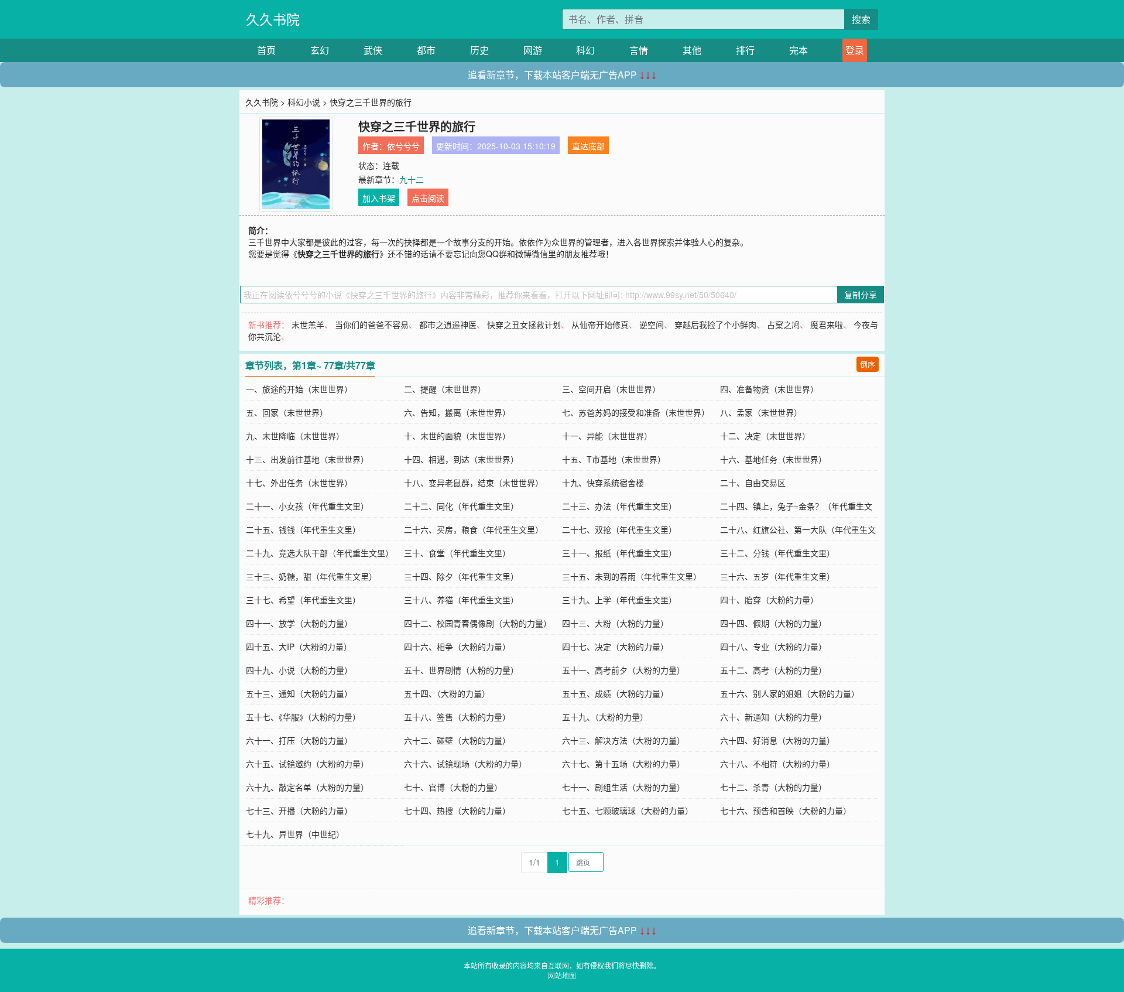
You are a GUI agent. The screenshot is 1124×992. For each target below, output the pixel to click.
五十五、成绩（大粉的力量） (615, 693)
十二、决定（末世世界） (765, 436)
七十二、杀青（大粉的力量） (773, 787)
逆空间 (651, 324)
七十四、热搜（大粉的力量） (457, 810)
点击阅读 (428, 198)
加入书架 (378, 198)
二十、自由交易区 (753, 482)
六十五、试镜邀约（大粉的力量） (307, 763)
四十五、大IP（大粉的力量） (299, 646)
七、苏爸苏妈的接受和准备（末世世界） (636, 412)
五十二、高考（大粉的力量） (773, 670)
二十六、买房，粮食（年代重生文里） (473, 529)
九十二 (411, 179)
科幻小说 (303, 102)
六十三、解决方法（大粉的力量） (623, 740)
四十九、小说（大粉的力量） (299, 670)
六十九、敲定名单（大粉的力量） (307, 787)
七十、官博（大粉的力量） (453, 787)
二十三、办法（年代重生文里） (619, 506)
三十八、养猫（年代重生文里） (461, 600)
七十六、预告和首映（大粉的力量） (785, 810)
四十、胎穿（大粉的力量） (769, 600)
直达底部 (588, 146)
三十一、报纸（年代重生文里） (619, 553)
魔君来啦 (826, 324)
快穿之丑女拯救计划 (524, 324)
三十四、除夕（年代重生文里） (461, 576)
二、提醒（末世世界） (445, 389)
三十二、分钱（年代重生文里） (777, 553)
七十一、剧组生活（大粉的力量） (623, 787)
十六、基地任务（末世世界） (773, 459)
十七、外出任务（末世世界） (299, 482)
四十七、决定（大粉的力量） (615, 646)
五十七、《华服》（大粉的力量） (303, 717)
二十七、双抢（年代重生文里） (619, 529)
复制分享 (860, 294)
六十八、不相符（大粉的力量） (777, 763)
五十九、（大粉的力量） (605, 717)
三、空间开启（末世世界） (611, 389)
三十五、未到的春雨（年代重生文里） (631, 576)
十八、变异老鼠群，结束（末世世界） (473, 482)
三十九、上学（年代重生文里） (619, 600)
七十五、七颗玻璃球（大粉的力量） (627, 810)
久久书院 (273, 19)
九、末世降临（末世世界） (295, 436)
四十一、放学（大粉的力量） (299, 623)
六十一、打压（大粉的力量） (299, 740)
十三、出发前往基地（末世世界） (307, 459)
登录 (854, 50)
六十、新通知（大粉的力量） (773, 717)
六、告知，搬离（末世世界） (457, 412)
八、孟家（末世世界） (761, 412)
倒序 (867, 364)
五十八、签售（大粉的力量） (457, 717)
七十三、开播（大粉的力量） (299, 810)
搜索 (861, 19)
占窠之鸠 (783, 324)
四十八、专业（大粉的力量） (773, 646)
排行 (745, 50)
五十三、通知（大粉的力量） (299, 693)
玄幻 (319, 50)
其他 (692, 50)
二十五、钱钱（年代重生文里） (303, 529)
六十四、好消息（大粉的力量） (777, 740)
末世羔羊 (308, 324)
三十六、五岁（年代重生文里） (777, 576)
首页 (266, 50)
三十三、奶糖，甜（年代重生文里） (311, 576)
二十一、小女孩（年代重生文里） (307, 506)
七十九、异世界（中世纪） (295, 834)
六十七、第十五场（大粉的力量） (623, 763)
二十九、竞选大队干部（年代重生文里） (319, 553)
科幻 (585, 50)
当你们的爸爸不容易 (372, 324)
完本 (798, 50)
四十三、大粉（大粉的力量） (615, 623)
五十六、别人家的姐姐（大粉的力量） (789, 693)
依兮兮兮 (403, 146)
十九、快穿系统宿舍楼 (603, 482)
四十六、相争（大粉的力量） (457, 646)
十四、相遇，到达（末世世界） (461, 459)
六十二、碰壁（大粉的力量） (457, 740)
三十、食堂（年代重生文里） (457, 553)
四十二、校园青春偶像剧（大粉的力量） (477, 623)
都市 (426, 50)
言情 (638, 50)
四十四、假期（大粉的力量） (773, 623)
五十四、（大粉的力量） (447, 693)
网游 (532, 50)
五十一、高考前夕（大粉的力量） (623, 670)
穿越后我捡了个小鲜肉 (715, 324)
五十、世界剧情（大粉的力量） (461, 670)
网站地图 (562, 975)
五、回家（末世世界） (287, 412)
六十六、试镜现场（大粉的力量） (465, 763)
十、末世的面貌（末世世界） (457, 436)
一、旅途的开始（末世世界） (299, 389)
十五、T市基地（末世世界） (614, 459)
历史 (479, 50)
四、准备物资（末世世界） (769, 389)
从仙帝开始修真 (600, 324)
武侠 (373, 50)
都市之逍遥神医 (448, 324)
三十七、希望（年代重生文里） (303, 600)
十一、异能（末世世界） (607, 436)
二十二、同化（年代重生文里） (461, 506)
